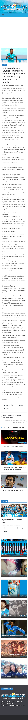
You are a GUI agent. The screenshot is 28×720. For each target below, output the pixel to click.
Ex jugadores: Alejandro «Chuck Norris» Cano (13, 615)
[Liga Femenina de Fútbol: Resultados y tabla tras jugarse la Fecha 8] (14, 452)
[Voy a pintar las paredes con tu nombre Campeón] (14, 649)
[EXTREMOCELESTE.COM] (13, 692)
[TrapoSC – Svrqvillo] (14, 548)
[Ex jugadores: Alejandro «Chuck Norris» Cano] (14, 609)
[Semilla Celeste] (14, 589)
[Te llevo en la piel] (14, 568)
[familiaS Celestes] (14, 669)
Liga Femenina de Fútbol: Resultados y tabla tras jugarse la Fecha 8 (14, 468)
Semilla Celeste (6, 595)
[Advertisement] (14, 31)
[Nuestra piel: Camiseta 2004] (14, 629)
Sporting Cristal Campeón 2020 (12, 521)
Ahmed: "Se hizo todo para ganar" (13, 490)
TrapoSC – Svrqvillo (7, 555)
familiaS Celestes (6, 676)
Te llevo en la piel (6, 575)
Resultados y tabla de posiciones (12, 446)
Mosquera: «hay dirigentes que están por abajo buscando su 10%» (14, 421)
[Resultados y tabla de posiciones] (14, 431)
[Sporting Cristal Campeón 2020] (14, 510)
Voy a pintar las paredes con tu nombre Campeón (12, 655)
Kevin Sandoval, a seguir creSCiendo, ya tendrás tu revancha (13, 416)
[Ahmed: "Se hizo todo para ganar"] (14, 475)
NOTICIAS (4, 64)
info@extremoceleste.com (16, 705)
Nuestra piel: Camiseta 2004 (9, 635)
